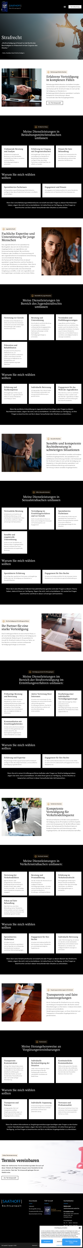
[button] (64, 6)
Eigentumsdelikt (61, 1225)
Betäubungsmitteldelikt (61, 1212)
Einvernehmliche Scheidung (61, 1233)
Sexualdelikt (61, 1216)
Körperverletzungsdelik (61, 1220)
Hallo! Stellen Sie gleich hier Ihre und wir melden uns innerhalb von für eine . (60, 1201)
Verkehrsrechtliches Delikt (61, 1229)
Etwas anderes (61, 1237)
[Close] (78, 1194)
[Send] (77, 1241)
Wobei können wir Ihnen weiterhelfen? (56, 1207)
